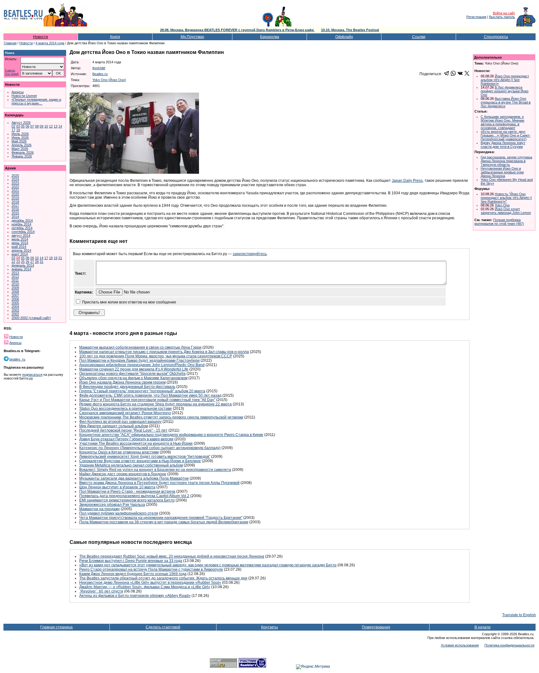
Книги (115, 37)
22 (13, 262)
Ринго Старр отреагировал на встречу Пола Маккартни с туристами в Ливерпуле (151, 569)
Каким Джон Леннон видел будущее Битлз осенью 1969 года (133, 574)
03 (18, 126)
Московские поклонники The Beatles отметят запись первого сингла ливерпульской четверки (161, 417)
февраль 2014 (23, 265)
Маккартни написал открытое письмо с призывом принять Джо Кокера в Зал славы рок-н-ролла (164, 352)
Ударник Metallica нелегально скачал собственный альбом (131, 465)
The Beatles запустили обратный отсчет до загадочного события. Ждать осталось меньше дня (163, 578)
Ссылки (418, 37)
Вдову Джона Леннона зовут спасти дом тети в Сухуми (503, 144)
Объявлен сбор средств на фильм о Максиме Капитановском (133, 378)
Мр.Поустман (192, 37)
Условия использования (460, 645)
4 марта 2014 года (50, 43)
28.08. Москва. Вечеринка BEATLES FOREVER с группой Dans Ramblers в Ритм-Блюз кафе (237, 30)
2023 (15, 183)
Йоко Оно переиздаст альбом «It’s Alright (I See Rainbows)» (505, 79)
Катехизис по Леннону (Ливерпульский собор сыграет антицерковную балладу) (150, 448)
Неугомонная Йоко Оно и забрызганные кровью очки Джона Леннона (502, 172)
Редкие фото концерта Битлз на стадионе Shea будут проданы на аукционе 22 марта (155, 404)
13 (55, 126)
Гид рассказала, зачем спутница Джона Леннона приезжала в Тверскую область (506, 161)
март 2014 (20, 254)
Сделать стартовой (163, 627)
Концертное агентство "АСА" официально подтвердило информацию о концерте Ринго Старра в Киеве (171, 435)
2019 (15, 198)
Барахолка (269, 37)
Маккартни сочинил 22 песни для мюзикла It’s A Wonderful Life (133, 369)
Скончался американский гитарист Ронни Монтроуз (125, 413)
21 (60, 258)
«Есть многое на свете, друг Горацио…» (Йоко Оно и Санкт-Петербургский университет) (506, 135)
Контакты (269, 627)
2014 (15, 217)
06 (27, 126)
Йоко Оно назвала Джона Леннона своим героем (122, 382)
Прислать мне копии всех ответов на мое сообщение (129, 302)
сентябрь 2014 (23, 232)
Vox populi (11, 74)
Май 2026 (19, 141)
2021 (15, 190)
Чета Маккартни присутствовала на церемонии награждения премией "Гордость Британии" (160, 518)
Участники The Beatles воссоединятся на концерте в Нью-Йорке (136, 443)
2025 (15, 175)
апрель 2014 (21, 250)
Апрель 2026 (22, 145)
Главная (10, 43)
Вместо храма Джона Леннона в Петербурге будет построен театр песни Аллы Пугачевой (159, 483)
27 (32, 262)
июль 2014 (20, 239)
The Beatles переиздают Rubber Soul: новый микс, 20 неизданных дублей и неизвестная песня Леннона (171, 556)
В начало (482, 627)
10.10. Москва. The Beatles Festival (350, 30)
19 (18, 130)
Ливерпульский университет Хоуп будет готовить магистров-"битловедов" (144, 456)
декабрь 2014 (22, 220)
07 (32, 126)
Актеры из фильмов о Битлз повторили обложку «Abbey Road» (135, 595)
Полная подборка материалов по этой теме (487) (499, 221)
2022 (15, 187)
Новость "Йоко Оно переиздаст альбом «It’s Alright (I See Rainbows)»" (506, 197)
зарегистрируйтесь (250, 254)
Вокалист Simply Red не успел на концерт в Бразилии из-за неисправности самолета (155, 469)
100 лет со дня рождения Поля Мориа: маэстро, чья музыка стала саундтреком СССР (155, 356)
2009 (15, 288)
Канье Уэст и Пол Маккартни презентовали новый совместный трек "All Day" (147, 400)
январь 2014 (21, 269)
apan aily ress (407, 180)
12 (51, 126)
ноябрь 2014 (21, 224)
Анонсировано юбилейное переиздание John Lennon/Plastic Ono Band (142, 365)
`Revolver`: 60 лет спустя (101, 591)
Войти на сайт (504, 13)
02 (13, 126)
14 (60, 126)
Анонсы (18, 92)
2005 (15, 303)
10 (46, 126)
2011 (15, 280)
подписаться (32, 374)
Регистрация (476, 17)
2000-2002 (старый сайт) (31, 318)
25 (23, 262)
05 (23, 126)
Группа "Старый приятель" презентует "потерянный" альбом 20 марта (142, 391)
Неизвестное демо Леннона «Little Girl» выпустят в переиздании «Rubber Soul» (150, 582)
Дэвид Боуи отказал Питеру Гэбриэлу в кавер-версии (126, 439)
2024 (15, 179)
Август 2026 (21, 122)
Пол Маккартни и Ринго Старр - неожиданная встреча (127, 491)
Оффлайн (344, 37)
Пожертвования (376, 627)
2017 (15, 205)
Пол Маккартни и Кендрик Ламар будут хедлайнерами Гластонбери (139, 360)
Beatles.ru (100, 74)
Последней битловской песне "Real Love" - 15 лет (123, 430)
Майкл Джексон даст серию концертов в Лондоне (122, 474)
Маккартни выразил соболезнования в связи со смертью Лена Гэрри (140, 347)
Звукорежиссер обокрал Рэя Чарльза (112, 504)
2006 (15, 299)
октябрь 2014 (22, 228)
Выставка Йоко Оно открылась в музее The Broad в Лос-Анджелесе (506, 102)
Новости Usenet (24, 96)
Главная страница (56, 627)
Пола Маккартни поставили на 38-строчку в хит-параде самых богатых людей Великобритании (163, 522)
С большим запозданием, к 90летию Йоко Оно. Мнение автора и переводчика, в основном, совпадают (502, 122)
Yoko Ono (502, 205)
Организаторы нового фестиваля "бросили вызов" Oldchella (132, 373)
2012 (15, 276)
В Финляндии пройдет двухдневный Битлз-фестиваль (127, 387)
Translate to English (519, 615)
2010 (15, 284)
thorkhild (98, 68)
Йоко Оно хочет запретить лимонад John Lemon (506, 211)
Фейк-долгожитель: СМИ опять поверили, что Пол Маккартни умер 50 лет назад (150, 395)
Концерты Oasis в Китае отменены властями (119, 452)
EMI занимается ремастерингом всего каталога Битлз (127, 500)
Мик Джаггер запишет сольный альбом (113, 426)
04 (18, 258)
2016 (15, 209)
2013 (15, 273)
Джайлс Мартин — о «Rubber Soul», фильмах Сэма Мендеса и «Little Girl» (144, 587)
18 (51, 258)
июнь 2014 (20, 243)
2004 (15, 306)
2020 (15, 194)
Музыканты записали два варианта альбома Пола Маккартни (134, 478)
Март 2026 (20, 149)
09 (41, 126)
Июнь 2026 (20, 137)
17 (13, 130)
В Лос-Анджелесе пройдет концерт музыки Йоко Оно (504, 91)
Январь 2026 (22, 156)
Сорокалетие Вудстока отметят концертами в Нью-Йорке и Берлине (140, 461)
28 (37, 262)
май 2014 (19, 247)
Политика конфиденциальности (509, 645)
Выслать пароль (502, 17)
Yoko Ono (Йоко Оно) (109, 80)
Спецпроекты (496, 37)
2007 (15, 295)
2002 (15, 314)
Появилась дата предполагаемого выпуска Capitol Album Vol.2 (134, 496)
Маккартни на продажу (99, 509)
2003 (15, 310)
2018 (15, 202)
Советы (10, 70)
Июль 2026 (20, 134)
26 (27, 262)
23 (18, 262)
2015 (15, 213)
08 (37, 126)
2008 (15, 291)
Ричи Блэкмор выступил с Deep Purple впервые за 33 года (130, 561)
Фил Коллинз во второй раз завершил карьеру (120, 421)
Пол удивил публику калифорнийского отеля (118, 513)
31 (41, 262)
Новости (40, 37)
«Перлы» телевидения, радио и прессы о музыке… (36, 101)
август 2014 (21, 235)
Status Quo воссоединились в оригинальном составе (125, 408)
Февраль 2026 (23, 152)
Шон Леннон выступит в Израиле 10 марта (117, 487)
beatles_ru (17, 359)
